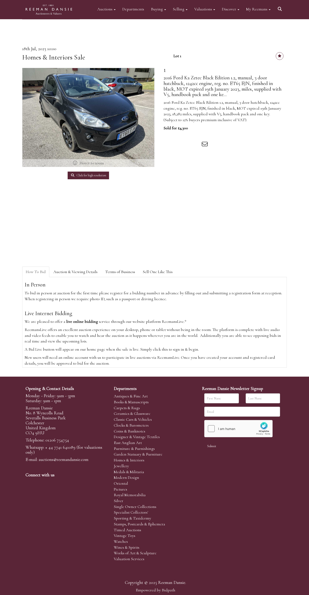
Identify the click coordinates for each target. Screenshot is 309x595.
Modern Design (126, 477)
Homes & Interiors (129, 460)
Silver (118, 500)
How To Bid (36, 271)
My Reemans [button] (257, 9)
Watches (121, 541)
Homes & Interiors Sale (53, 57)
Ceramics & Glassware (132, 413)
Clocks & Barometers (131, 425)
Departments (133, 9)
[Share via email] (205, 144)
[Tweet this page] (177, 144)
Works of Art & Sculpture (135, 552)
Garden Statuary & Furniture (138, 454)
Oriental (121, 483)
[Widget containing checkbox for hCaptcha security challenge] (238, 428)
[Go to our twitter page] (39, 482)
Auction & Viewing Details (75, 271)
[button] (280, 7)
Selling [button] (179, 9)
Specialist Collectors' (131, 512)
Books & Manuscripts (131, 401)
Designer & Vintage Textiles (137, 436)
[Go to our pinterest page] (48, 482)
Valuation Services (129, 558)
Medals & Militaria (129, 471)
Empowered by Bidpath (155, 590)
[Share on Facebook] (168, 144)
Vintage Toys (124, 535)
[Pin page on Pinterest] (186, 144)
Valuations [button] (203, 9)
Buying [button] (157, 9)
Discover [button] (229, 9)
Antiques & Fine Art (131, 396)
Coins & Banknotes (129, 431)
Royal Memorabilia (130, 494)
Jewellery (121, 465)
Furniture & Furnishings (134, 448)
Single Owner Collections (135, 506)
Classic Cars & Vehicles (133, 419)
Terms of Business (120, 271)
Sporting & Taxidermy (132, 518)
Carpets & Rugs (127, 407)
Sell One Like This (158, 271)
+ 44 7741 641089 (60, 447)
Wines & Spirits (126, 547)
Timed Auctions (127, 529)
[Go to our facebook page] (30, 482)
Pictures (120, 489)
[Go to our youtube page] (58, 482)
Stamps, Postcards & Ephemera (139, 524)
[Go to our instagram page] (196, 144)
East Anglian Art (128, 442)
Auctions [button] (105, 9)
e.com (63, 459)
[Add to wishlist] (279, 56)
